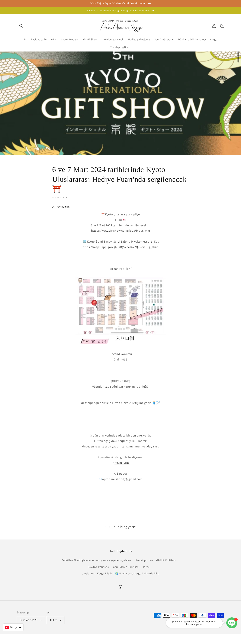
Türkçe (53, 620)
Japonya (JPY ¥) (28, 620)
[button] (21, 26)
